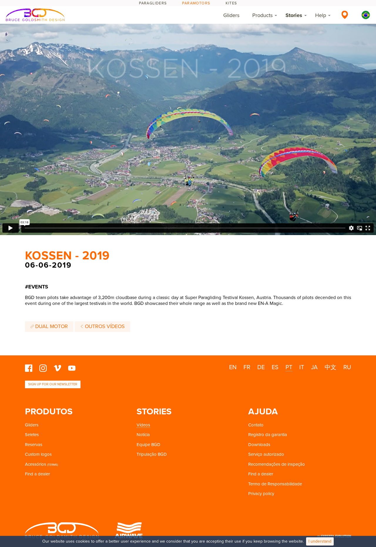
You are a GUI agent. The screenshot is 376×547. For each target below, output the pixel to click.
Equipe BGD (148, 444)
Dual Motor (51, 326)
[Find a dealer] (344, 15)
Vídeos (143, 425)
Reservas (33, 444)
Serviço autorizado (266, 454)
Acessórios (35, 464)
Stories (294, 15)
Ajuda (263, 411)
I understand (319, 541)
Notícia (143, 434)
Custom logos (38, 454)
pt (289, 367)
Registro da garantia (267, 434)
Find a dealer (37, 474)
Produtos (49, 411)
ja (314, 367)
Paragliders (153, 3)
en (232, 367)
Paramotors (196, 3)
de (261, 367)
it (301, 367)
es (275, 367)
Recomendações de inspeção (276, 464)
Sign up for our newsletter (52, 384)
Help (320, 15)
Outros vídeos (104, 326)
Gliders (231, 15)
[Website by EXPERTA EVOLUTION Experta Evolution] (334, 534)
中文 (330, 367)
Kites (231, 3)
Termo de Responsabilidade (275, 484)
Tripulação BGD (152, 454)
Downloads (259, 444)
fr (247, 367)
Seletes (32, 434)
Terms (52, 465)
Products (262, 15)
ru (347, 367)
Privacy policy (261, 493)
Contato (255, 425)
